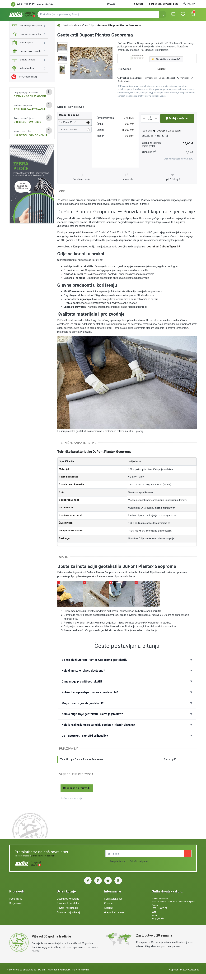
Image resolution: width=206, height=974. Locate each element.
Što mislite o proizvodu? (168, 59)
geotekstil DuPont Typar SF (163, 246)
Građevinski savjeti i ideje (163, 4)
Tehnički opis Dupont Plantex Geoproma (81, 759)
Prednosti (151, 78)
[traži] (162, 14)
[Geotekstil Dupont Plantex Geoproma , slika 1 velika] (62, 47)
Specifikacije (167, 78)
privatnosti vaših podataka (43, 856)
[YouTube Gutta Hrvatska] (108, 880)
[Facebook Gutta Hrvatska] (88, 880)
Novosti (138, 4)
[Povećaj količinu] (157, 118)
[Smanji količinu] (143, 118)
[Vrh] (58, 25)
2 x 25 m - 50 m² (68, 129)
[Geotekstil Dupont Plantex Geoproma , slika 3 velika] (62, 70)
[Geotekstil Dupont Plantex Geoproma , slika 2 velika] (62, 59)
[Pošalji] (188, 853)
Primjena (183, 78)
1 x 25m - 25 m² (67, 122)
